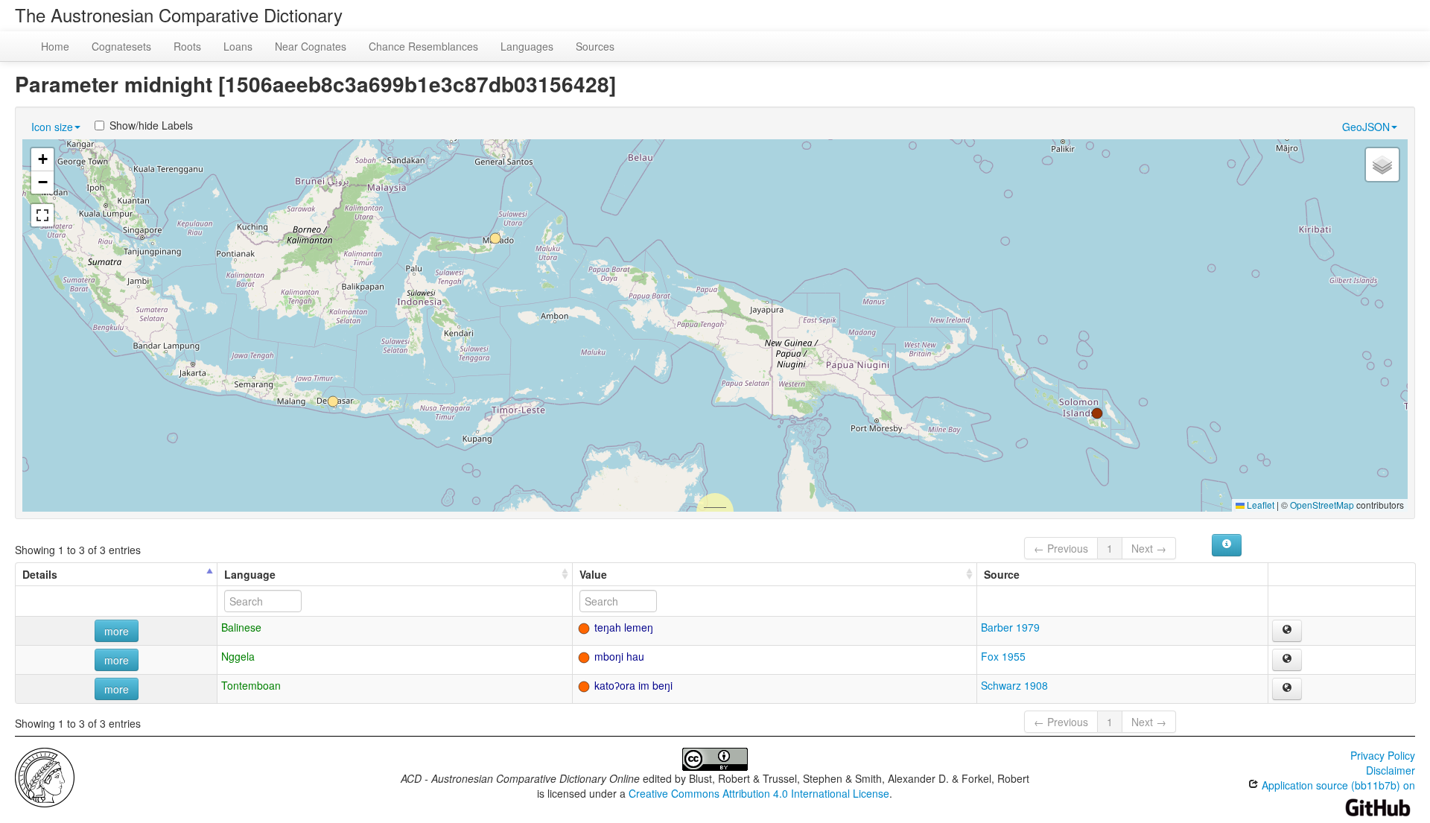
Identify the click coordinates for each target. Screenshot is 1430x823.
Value (593, 574)
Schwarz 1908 (1014, 685)
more (116, 630)
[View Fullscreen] (42, 215)
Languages (526, 46)
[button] (332, 401)
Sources (595, 46)
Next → (1148, 548)
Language (250, 574)
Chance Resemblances (423, 46)
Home (55, 46)
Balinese (241, 627)
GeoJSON (1366, 126)
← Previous (1061, 548)
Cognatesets (121, 46)
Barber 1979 (1010, 627)
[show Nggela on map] (1287, 660)
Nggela (238, 656)
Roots (187, 46)
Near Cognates (310, 46)
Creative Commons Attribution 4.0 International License (759, 793)
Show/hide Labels (151, 125)
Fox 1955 (1003, 656)
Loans (237, 46)
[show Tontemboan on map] (1287, 689)
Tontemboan (251, 685)
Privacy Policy (1382, 755)
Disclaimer (1390, 770)
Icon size (52, 126)
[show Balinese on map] (1287, 631)
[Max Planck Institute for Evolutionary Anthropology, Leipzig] (44, 776)
